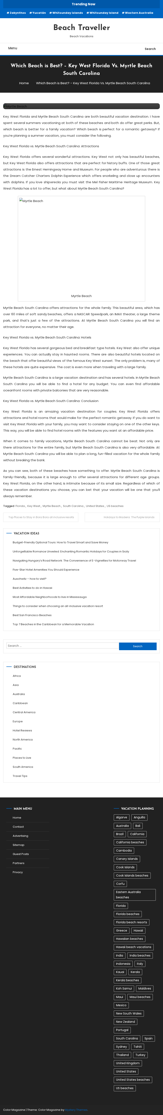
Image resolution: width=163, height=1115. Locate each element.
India (119, 955)
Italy (140, 964)
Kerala (135, 972)
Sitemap (18, 845)
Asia (16, 685)
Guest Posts (21, 854)
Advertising (20, 836)
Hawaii (138, 930)
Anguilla (139, 817)
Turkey (140, 1055)
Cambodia (124, 850)
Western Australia (139, 13)
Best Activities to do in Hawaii (32, 588)
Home (17, 818)
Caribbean (20, 703)
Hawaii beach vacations (133, 947)
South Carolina (73, 506)
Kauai (120, 972)
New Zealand (125, 1022)
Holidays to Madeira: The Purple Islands (129, 517)
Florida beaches (127, 914)
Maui (119, 997)
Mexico (121, 1005)
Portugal (122, 1030)
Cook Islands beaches (132, 875)
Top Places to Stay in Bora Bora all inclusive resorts (41, 517)
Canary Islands (127, 859)
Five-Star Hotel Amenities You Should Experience (46, 570)
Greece (121, 930)
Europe (18, 721)
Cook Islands (125, 867)
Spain (149, 1038)
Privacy (18, 872)
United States (95, 506)
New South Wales (129, 1013)
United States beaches (133, 1080)
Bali (137, 826)
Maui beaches (140, 997)
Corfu (120, 884)
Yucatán (39, 13)
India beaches (140, 955)
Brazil (120, 834)
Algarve (121, 817)
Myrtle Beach (51, 506)
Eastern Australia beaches (128, 894)
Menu (12, 48)
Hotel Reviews (22, 730)
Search (150, 49)
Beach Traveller (81, 28)
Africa (17, 676)
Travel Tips (20, 776)
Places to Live (22, 758)
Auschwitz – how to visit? (29, 579)
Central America (24, 712)
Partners (18, 863)
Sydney (121, 1047)
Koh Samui (124, 988)
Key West (33, 506)
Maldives (144, 988)
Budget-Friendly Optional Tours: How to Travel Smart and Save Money (60, 542)
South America (23, 767)
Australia (19, 694)
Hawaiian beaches (129, 939)
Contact (18, 827)
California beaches (130, 842)
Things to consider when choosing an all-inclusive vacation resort (58, 606)
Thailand (122, 1055)
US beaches (115, 506)
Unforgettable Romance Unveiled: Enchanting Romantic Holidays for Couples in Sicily (71, 551)
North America (23, 740)
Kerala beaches (127, 980)
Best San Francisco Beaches (32, 615)
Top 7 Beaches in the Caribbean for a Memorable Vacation (53, 624)
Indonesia (123, 964)
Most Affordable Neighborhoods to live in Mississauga (50, 597)
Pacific (17, 749)
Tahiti (137, 1047)
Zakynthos (18, 13)
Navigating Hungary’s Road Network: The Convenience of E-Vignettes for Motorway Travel (74, 561)
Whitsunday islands (67, 13)
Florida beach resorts (131, 922)
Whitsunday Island (104, 13)
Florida (20, 506)
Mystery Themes (76, 1110)
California (137, 834)
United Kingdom (128, 1063)
